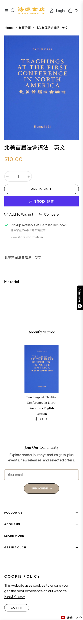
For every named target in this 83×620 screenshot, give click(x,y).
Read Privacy (14, 596)
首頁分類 (25, 27)
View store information (27, 237)
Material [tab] (11, 281)
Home (9, 27)
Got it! (17, 607)
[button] (72, 617)
